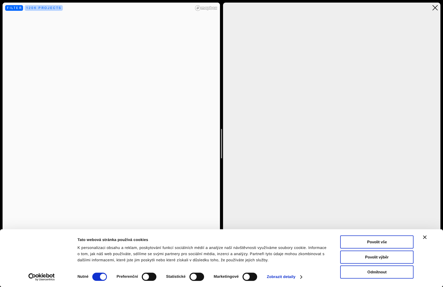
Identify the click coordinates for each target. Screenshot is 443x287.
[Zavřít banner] (425, 237)
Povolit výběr (377, 257)
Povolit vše (377, 242)
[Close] (435, 8)
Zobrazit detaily (281, 277)
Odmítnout (377, 272)
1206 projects (44, 8)
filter (14, 8)
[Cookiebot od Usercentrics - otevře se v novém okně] (43, 277)
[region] (111, 143)
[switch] (149, 277)
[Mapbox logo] (206, 8)
